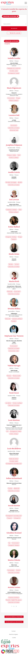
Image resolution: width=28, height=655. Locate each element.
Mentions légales (13, 634)
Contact (14, 631)
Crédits (14, 637)
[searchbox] (14, 20)
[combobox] (14, 18)
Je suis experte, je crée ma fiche (14, 622)
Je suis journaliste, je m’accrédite (14, 616)
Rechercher (14, 28)
